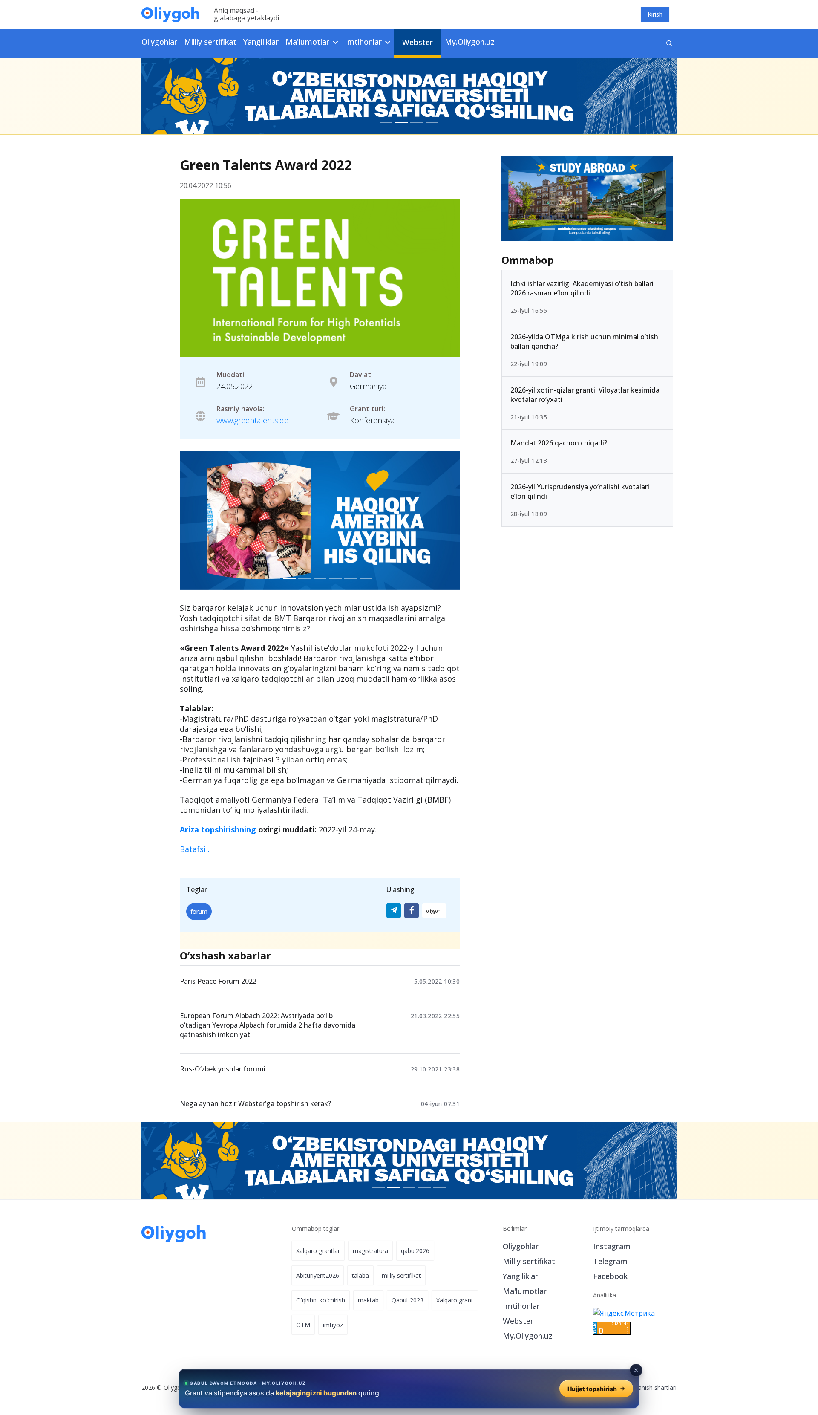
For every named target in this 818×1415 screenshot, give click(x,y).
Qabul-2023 (407, 1300)
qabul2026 (415, 1251)
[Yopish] (636, 1370)
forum (198, 911)
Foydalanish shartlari (648, 1387)
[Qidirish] (669, 43)
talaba (360, 1275)
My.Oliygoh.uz (470, 42)
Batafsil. (195, 849)
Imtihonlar (521, 1306)
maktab (368, 1300)
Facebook (610, 1276)
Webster (417, 42)
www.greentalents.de (252, 420)
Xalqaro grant (454, 1300)
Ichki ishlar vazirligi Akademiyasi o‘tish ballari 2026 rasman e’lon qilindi (582, 288)
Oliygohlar (159, 42)
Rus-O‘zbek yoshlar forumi (222, 1069)
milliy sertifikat (401, 1275)
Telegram (610, 1261)
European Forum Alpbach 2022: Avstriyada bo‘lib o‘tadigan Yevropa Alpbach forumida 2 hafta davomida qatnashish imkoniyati (267, 1025)
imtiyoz (333, 1325)
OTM (303, 1325)
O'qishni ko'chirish (320, 1300)
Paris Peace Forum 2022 (218, 981)
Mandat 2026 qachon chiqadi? (558, 443)
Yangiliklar (261, 42)
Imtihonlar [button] (364, 42)
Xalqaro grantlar (318, 1251)
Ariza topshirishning (218, 829)
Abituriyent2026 (317, 1275)
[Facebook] (411, 910)
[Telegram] (393, 910)
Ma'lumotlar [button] (308, 42)
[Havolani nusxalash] (434, 910)
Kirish (655, 14)
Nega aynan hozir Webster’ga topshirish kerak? (255, 1103)
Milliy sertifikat (210, 42)
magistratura (370, 1251)
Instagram (612, 1246)
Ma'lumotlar (525, 1291)
